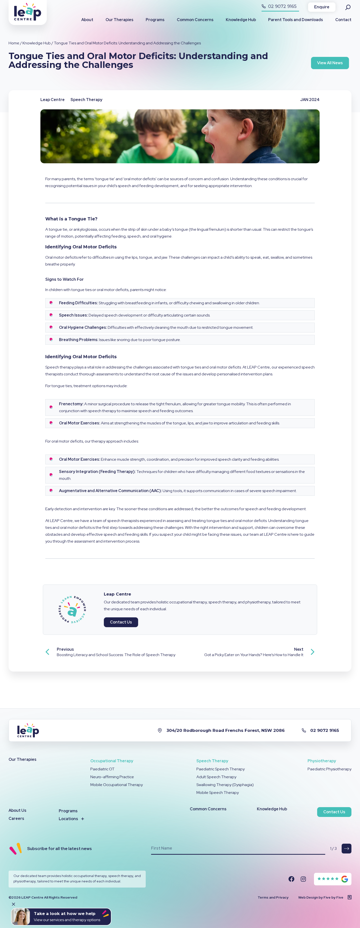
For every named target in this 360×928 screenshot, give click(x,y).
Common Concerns (195, 19)
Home (14, 43)
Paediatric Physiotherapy (329, 769)
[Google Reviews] (333, 879)
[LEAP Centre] (27, 19)
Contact (343, 19)
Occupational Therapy (111, 760)
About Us (17, 810)
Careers (16, 818)
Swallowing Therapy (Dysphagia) (225, 784)
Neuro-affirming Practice (112, 776)
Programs (155, 19)
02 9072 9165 (282, 6)
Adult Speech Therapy (216, 776)
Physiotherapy (322, 760)
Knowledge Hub (241, 19)
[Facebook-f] (291, 879)
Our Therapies (119, 19)
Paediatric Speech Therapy (220, 769)
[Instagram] (303, 879)
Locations (68, 818)
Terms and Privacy (273, 897)
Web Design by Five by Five (320, 897)
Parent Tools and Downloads (295, 19)
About (87, 19)
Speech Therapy (212, 760)
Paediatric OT (102, 769)
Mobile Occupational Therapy (116, 784)
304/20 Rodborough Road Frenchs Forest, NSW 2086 (226, 730)
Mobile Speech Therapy (217, 792)
